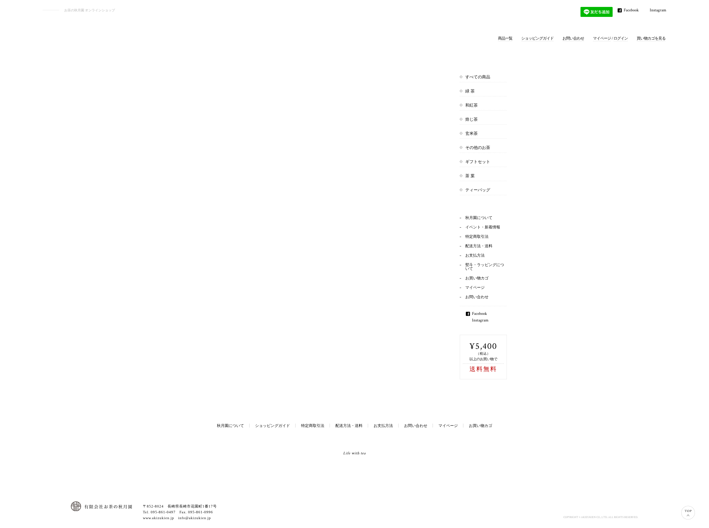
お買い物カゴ (477, 278)
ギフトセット (477, 161)
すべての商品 (477, 77)
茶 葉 (470, 176)
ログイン (620, 38)
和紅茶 (471, 105)
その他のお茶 (477, 147)
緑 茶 (470, 91)
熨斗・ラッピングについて (484, 267)
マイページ (602, 38)
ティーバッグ (477, 190)
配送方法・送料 (478, 246)
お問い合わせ (573, 38)
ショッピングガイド (537, 38)
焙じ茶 (471, 119)
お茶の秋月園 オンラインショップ (89, 10)
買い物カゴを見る (651, 38)
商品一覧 (505, 38)
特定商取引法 (477, 237)
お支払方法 (475, 255)
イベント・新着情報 (482, 227)
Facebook (631, 10)
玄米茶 (471, 133)
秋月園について (478, 218)
